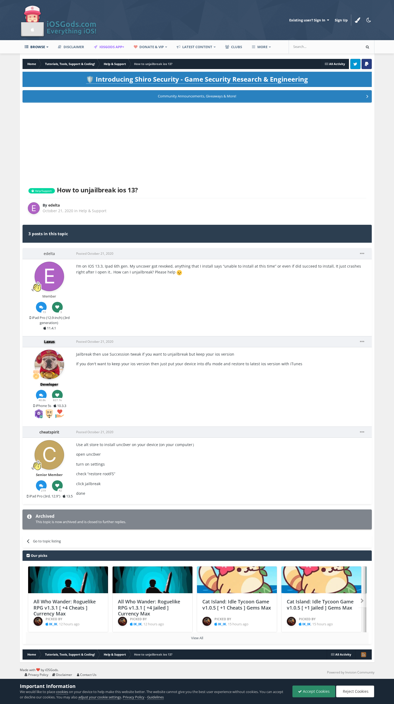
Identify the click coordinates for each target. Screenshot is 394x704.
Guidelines (155, 697)
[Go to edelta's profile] (34, 208)
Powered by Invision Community (350, 672)
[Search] (367, 47)
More (262, 46)
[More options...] (362, 253)
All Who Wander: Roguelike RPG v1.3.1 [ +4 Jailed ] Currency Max (149, 607)
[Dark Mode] (368, 20)
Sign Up (341, 20)
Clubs (236, 46)
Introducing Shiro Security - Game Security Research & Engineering (197, 79)
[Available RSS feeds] (363, 654)
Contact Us (87, 674)
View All (197, 637)
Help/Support (43, 191)
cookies (62, 691)
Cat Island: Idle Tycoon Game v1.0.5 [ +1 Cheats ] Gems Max (236, 604)
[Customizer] (357, 20)
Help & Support (92, 210)
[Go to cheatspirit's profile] (49, 455)
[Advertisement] (197, 143)
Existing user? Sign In (308, 20)
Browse (37, 46)
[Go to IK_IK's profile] (38, 621)
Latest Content (196, 46)
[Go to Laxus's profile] (49, 364)
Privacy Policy (37, 674)
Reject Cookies (355, 691)
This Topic (345, 46)
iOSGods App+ (111, 46)
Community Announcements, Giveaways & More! (197, 96)
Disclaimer (73, 46)
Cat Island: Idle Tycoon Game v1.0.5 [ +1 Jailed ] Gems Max (320, 604)
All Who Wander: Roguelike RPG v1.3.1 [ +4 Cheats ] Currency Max (65, 607)
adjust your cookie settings (99, 697)
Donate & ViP (151, 46)
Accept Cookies (316, 691)
